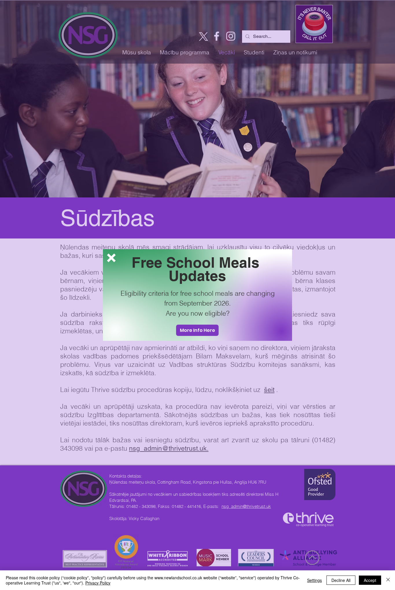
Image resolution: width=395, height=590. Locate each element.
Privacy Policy (97, 583)
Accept (370, 580)
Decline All (340, 580)
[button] (111, 258)
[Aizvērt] (388, 580)
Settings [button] (314, 580)
